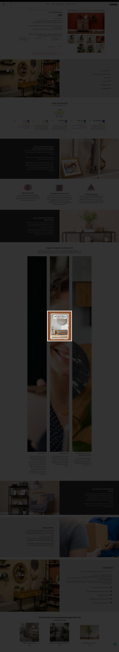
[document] (59, 326)
